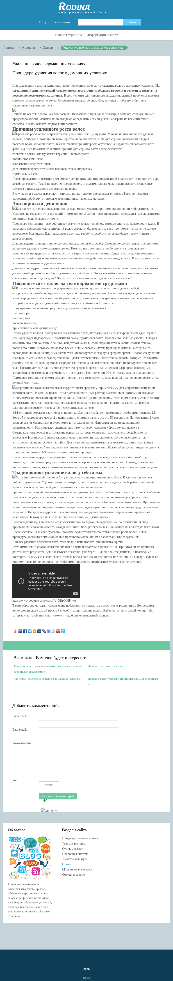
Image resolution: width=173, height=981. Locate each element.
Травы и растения (74, 843)
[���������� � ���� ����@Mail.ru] (39, 630)
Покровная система (75, 854)
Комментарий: (22, 743)
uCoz (86, 978)
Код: (15, 780)
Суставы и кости (73, 848)
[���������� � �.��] (15, 630)
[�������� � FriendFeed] (48, 630)
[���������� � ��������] (20, 630)
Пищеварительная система (80, 838)
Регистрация (61, 22)
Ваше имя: (19, 716)
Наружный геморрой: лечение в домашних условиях (47, 678)
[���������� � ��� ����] (53, 630)
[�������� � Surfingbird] (63, 630)
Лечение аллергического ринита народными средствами (123, 678)
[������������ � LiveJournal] (44, 630)
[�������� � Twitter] (29, 630)
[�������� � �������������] (34, 630)
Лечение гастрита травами (105, 666)
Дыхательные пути (75, 859)
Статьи (66, 864)
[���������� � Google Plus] (58, 630)
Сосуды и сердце (73, 874)
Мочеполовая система (77, 869)
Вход (42, 22)
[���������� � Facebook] (25, 630)
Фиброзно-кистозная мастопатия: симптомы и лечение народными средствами (48, 668)
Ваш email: (19, 729)
